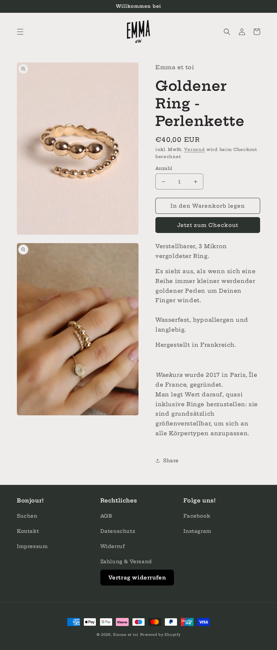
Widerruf (112, 546)
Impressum (32, 546)
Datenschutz (117, 531)
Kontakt (28, 531)
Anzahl (163, 168)
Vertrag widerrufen (137, 577)
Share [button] (171, 461)
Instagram (197, 531)
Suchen (27, 516)
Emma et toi (125, 634)
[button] (20, 31)
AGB (106, 516)
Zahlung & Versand (126, 561)
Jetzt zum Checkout (207, 225)
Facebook (196, 516)
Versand (194, 149)
